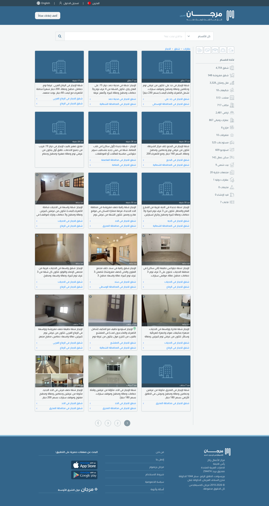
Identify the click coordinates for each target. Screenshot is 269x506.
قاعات (224, 202)
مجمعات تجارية (219, 172)
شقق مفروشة (218, 75)
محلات (222, 97)
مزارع (225, 127)
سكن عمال (220, 157)
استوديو (222, 150)
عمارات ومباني (219, 120)
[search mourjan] (60, 36)
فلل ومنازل (219, 82)
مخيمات (223, 187)
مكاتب (223, 105)
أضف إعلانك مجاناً (47, 15)
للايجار (168, 48)
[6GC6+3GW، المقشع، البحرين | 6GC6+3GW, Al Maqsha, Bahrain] (134, 329)
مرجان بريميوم (156, 467)
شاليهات (222, 90)
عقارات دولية (221, 179)
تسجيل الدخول (71, 3)
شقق (222, 67)
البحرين (95, 3)
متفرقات (222, 135)
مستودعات (220, 142)
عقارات (187, 48)
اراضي (222, 112)
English (45, 3)
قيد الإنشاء (222, 194)
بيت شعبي (222, 164)
